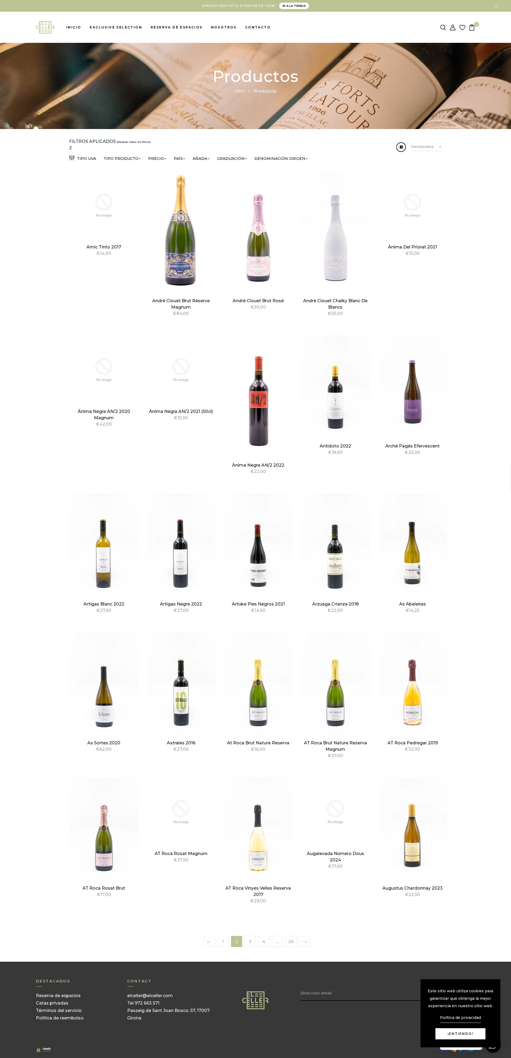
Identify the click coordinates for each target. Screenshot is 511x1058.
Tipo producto (121, 158)
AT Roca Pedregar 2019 (413, 742)
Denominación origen (279, 158)
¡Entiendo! (460, 1034)
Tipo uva (86, 158)
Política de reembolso (60, 1017)
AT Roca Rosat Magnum (181, 853)
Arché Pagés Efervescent (412, 446)
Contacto (258, 27)
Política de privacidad (460, 1017)
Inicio (73, 27)
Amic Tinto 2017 (103, 247)
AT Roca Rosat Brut (104, 888)
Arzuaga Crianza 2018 (335, 604)
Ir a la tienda (294, 6)
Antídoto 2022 (335, 446)
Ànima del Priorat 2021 (412, 247)
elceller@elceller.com (150, 995)
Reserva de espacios (177, 27)
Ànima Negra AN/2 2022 (258, 465)
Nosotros (224, 27)
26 (291, 941)
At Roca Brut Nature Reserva (258, 742)
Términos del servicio (59, 1010)
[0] (472, 27)
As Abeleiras (412, 604)
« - (209, 941)
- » (304, 941)
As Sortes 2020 (103, 742)
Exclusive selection (116, 27)
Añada (200, 158)
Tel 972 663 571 (143, 1003)
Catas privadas (52, 1003)
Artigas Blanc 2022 (104, 604)
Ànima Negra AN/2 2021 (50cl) (181, 411)
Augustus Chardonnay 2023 (412, 888)
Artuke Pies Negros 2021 (258, 604)
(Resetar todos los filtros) (134, 142)
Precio (156, 158)
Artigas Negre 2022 (181, 604)
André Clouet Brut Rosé (258, 300)
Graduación (231, 158)
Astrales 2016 (181, 742)
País (178, 158)
